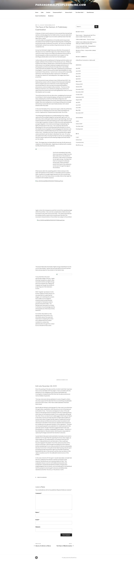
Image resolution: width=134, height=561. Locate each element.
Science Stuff (68, 12)
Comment (38, 493)
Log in (77, 137)
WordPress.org (79, 145)
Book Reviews (90, 12)
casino (77, 121)
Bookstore (50, 15)
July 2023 (78, 102)
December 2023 (79, 89)
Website (37, 527)
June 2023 (78, 105)
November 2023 (79, 92)
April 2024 (78, 78)
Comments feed (80, 142)
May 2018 (78, 110)
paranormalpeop (50, 25)
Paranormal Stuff (57, 12)
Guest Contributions (40, 15)
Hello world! (92, 60)
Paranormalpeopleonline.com (60, 4)
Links (42, 12)
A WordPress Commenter (82, 60)
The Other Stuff (79, 12)
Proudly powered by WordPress (69, 557)
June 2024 (78, 73)
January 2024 (79, 86)
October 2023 (79, 94)
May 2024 (78, 76)
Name (37, 512)
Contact (48, 12)
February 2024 (79, 84)
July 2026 (78, 68)
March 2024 (78, 81)
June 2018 (78, 107)
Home (36, 12)
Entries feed (79, 139)
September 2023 (80, 97)
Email (37, 519)
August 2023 (79, 99)
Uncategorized (42, 477)
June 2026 (78, 71)
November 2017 (79, 112)
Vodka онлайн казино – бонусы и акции (85, 39)
